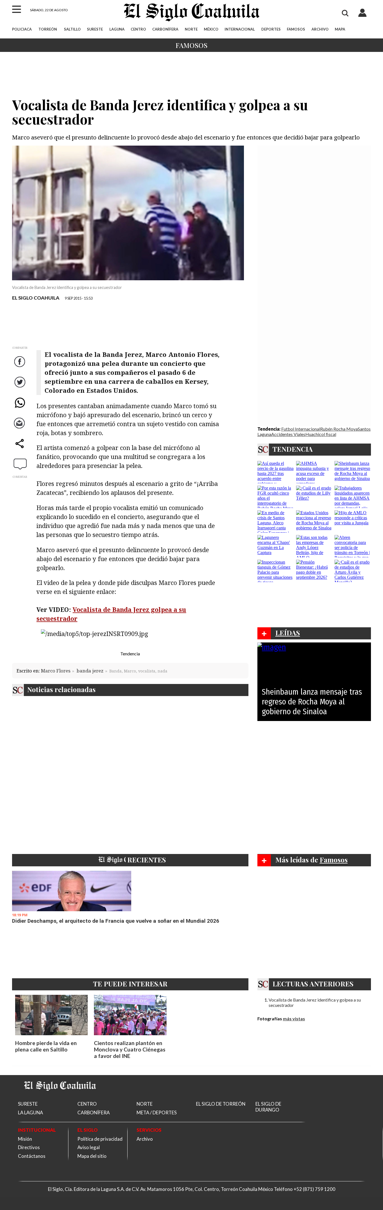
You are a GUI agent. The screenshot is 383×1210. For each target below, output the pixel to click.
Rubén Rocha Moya (339, 428)
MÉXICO (211, 29)
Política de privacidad (100, 1139)
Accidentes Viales (288, 434)
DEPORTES (271, 29)
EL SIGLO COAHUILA (35, 298)
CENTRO (138, 29)
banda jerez (90, 670)
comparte (20, 449)
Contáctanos (31, 1156)
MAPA (340, 29)
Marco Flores (55, 670)
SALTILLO (72, 29)
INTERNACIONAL (240, 29)
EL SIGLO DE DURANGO (268, 1107)
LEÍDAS (287, 632)
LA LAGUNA (30, 1112)
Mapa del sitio (92, 1156)
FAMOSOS (296, 29)
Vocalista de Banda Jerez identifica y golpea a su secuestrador (315, 1002)
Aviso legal (88, 1147)
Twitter (20, 387)
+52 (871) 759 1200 (314, 1189)
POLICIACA (22, 29)
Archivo (145, 1139)
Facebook (20, 367)
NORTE (191, 29)
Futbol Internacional (300, 428)
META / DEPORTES (157, 1112)
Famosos (191, 45)
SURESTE (95, 29)
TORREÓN (47, 29)
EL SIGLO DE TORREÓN (220, 1104)
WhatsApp (20, 408)
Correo (20, 428)
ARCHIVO (320, 29)
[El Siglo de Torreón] (60, 1097)
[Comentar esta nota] (20, 464)
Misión (25, 1139)
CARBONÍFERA (165, 29)
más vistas (294, 1018)
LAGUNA (116, 29)
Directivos (29, 1147)
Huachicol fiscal (320, 434)
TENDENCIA (293, 448)
